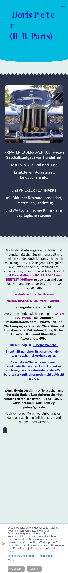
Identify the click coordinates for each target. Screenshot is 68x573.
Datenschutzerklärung (21, 555)
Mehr (11, 560)
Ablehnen (34, 568)
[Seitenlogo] (34, 52)
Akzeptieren (16, 568)
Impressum (45, 555)
